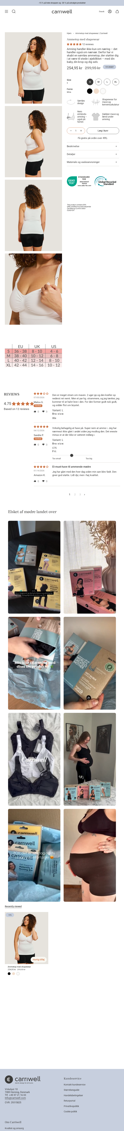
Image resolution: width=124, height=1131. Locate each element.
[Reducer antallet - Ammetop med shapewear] (70, 130)
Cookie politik (70, 1111)
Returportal (69, 1100)
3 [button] (80, 494)
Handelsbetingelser (73, 1095)
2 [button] (75, 494)
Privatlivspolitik (71, 1106)
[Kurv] (117, 11)
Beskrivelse (73, 146)
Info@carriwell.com (15, 1098)
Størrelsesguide (71, 1090)
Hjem (69, 33)
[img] (42, 393)
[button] (74, 44)
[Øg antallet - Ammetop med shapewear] (81, 130)
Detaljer (71, 154)
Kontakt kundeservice (74, 1084)
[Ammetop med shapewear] (26, 938)
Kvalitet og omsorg (14, 1128)
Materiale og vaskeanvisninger (83, 162)
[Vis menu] (6, 11)
